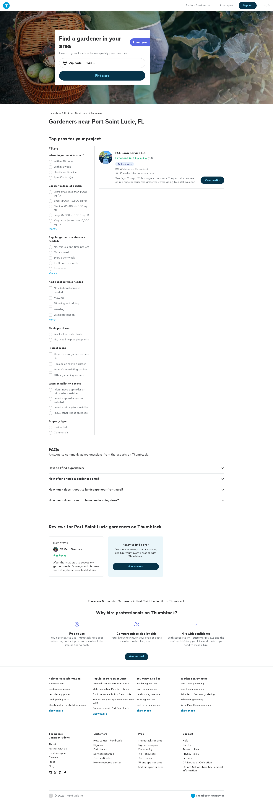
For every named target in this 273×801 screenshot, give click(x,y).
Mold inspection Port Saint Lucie (111, 689)
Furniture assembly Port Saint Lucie (112, 694)
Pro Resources (147, 753)
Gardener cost (56, 683)
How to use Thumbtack (107, 740)
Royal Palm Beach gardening (196, 705)
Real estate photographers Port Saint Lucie (113, 701)
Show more (56, 710)
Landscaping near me (148, 694)
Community (145, 749)
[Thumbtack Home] (6, 5)
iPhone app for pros (150, 762)
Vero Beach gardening (192, 689)
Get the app (100, 749)
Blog (51, 766)
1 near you (140, 42)
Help (185, 740)
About (52, 744)
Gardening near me (146, 683)
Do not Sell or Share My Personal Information (203, 768)
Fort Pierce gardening (192, 683)
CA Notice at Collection (197, 762)
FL (65, 113)
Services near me (103, 753)
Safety (187, 745)
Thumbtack (55, 113)
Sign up (98, 745)
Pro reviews (145, 758)
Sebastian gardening (192, 699)
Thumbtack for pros (150, 740)
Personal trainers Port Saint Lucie (111, 683)
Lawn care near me (146, 689)
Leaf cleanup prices (59, 694)
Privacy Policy (191, 753)
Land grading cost (59, 699)
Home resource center (107, 762)
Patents (187, 758)
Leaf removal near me (148, 705)
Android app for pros (150, 767)
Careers (53, 757)
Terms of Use (191, 749)
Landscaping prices (59, 689)
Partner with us (58, 748)
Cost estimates (102, 758)
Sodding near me (145, 699)
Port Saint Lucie (78, 113)
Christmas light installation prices (67, 705)
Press (52, 761)
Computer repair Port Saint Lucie (111, 708)
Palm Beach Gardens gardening (198, 694)
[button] (136, 468)
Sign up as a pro (148, 745)
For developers (57, 753)
